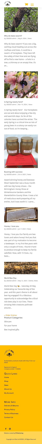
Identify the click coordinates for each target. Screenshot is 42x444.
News (30, 38)
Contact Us (8, 417)
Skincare (7, 321)
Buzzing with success (13, 172)
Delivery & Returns (11, 406)
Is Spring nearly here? (13, 102)
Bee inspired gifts (11, 329)
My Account (9, 393)
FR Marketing (19, 433)
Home (6, 377)
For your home (10, 325)
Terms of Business (11, 413)
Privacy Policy (9, 410)
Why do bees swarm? (13, 36)
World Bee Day (10, 278)
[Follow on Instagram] (10, 428)
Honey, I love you (11, 226)
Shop (6, 381)
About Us (8, 389)
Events (31, 281)
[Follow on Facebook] (5, 428)
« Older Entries (10, 315)
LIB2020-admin (11, 38)
